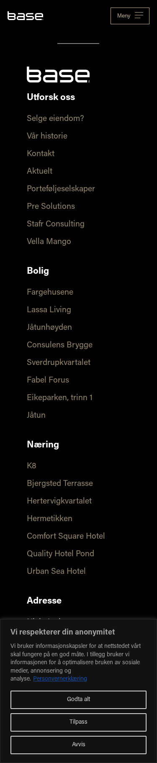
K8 (31, 466)
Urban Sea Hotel (56, 572)
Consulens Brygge (60, 345)
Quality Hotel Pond (60, 554)
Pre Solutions (51, 207)
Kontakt (40, 154)
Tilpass (78, 722)
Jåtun (36, 416)
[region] (78, 691)
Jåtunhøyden (49, 328)
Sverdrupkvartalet (58, 363)
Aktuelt (39, 172)
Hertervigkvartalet (59, 502)
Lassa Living (49, 310)
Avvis (78, 745)
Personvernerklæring (60, 679)
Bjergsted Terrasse (60, 484)
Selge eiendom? (55, 119)
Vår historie (47, 137)
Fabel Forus (48, 381)
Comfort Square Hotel (66, 537)
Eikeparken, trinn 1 (60, 398)
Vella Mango (49, 242)
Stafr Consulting (56, 225)
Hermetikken (49, 519)
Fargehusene (50, 293)
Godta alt (78, 700)
